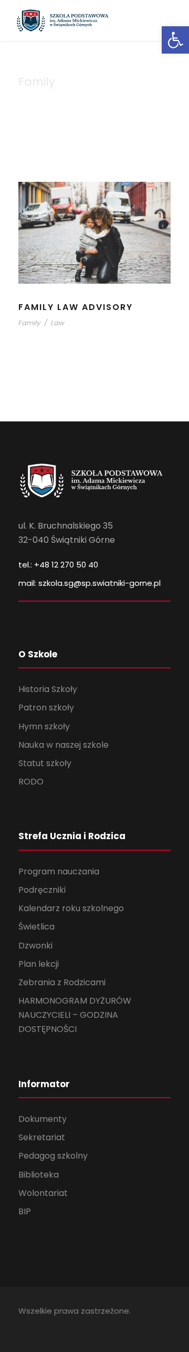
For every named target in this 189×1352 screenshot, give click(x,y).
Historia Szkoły (47, 689)
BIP (24, 1211)
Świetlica (36, 927)
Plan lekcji (38, 964)
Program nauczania (58, 871)
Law (58, 323)
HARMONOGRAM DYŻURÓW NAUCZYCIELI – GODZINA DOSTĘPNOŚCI (74, 1015)
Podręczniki (42, 890)
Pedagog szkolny (53, 1156)
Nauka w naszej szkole (63, 745)
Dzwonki (35, 946)
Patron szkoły (46, 707)
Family (29, 323)
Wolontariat (43, 1193)
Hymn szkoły (44, 726)
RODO (31, 782)
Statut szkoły (44, 763)
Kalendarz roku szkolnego (71, 908)
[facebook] (22, 1326)
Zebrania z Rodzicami (62, 982)
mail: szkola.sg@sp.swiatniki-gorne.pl (89, 583)
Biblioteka (38, 1175)
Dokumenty (42, 1119)
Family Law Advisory (75, 307)
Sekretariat (41, 1137)
